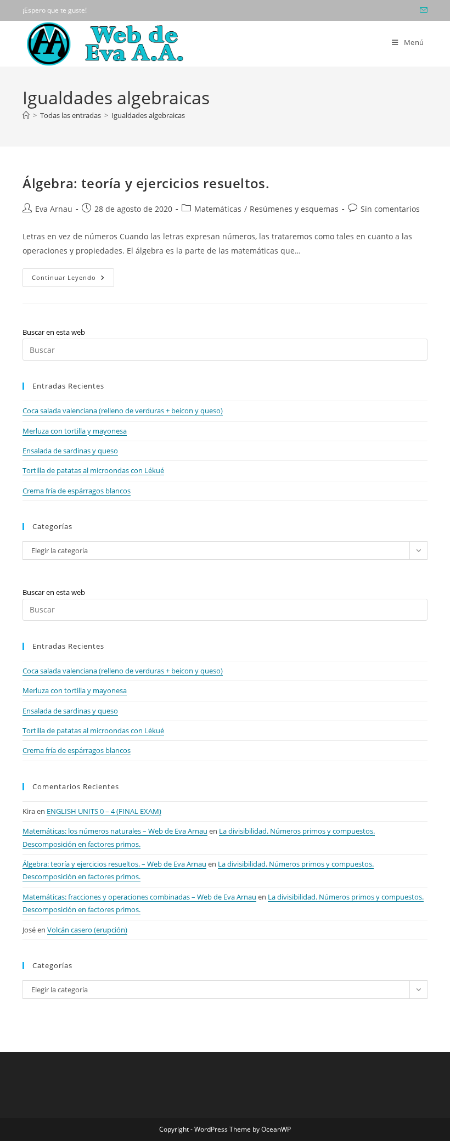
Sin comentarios (390, 209)
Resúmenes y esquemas (294, 209)
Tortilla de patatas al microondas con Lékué (93, 470)
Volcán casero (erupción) (87, 930)
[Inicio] (26, 115)
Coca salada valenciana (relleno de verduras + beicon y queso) (122, 410)
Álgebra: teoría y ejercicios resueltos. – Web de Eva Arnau (114, 864)
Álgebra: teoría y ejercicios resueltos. (145, 183)
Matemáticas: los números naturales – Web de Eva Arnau (114, 831)
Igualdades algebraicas (148, 115)
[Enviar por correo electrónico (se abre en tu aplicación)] (422, 10)
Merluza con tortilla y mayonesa (74, 431)
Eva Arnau (53, 209)
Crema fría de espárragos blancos (76, 491)
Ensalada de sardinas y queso (70, 451)
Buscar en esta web (53, 332)
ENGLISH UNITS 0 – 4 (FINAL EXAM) (104, 811)
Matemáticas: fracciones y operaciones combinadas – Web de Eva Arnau (139, 897)
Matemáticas (217, 209)
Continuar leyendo (73, 279)
